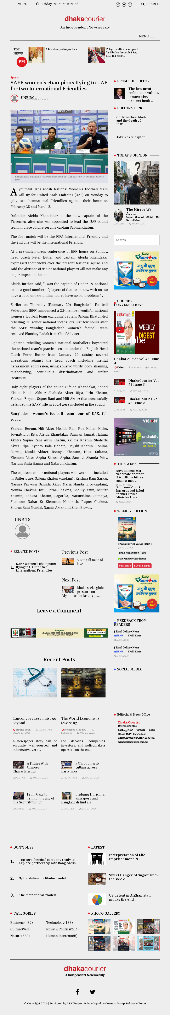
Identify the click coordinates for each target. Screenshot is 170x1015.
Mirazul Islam (23, 729)
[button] (147, 36)
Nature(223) (20, 936)
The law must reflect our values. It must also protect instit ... (143, 95)
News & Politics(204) (62, 929)
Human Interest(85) (61, 936)
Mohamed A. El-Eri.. (75, 729)
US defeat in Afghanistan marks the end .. (130, 897)
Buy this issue (142, 565)
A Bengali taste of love (90, 562)
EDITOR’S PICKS (130, 108)
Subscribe (125, 565)
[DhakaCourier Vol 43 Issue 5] (99, 931)
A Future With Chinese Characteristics (30, 767)
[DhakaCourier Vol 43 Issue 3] (148, 931)
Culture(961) (20, 929)
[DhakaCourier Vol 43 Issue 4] (124, 931)
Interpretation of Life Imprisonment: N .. (127, 857)
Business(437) (21, 922)
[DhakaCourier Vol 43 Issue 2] (99, 948)
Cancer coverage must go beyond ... (34, 720)
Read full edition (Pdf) (132, 552)
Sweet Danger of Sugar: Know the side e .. (134, 877)
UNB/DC (23, 519)
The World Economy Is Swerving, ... (80, 720)
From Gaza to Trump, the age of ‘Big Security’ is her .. (33, 798)
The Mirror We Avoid (139, 211)
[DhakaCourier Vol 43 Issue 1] (124, 948)
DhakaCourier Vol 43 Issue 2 (143, 401)
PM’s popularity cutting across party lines (80, 767)
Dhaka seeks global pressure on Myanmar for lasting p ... (84, 591)
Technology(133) (59, 922)
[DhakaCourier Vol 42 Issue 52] (148, 948)
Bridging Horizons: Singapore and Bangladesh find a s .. (83, 798)
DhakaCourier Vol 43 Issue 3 (143, 382)
